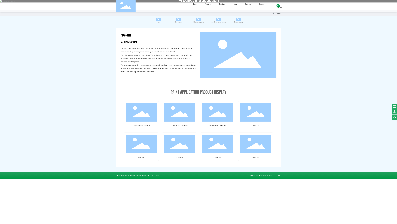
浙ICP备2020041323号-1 (257, 175)
